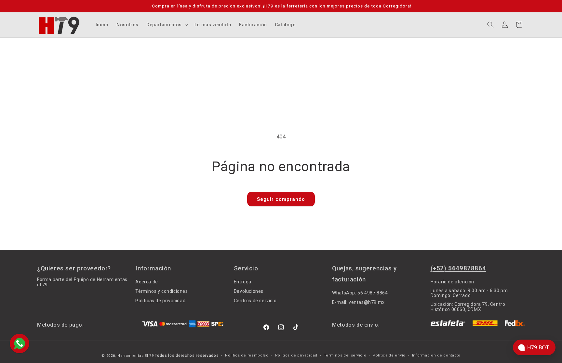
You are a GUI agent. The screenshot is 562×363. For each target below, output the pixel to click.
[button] (166, 25)
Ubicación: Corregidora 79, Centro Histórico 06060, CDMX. (468, 307)
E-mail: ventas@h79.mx (358, 302)
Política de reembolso (247, 355)
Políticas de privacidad (160, 300)
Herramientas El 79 (135, 356)
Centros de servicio (255, 300)
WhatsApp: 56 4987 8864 (360, 293)
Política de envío (389, 355)
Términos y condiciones (161, 291)
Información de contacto (436, 355)
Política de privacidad (296, 355)
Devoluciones (248, 291)
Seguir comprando (281, 199)
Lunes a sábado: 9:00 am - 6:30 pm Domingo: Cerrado (469, 293)
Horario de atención (452, 281)
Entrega (242, 281)
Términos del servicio (345, 355)
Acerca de (146, 281)
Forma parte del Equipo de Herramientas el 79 (82, 282)
